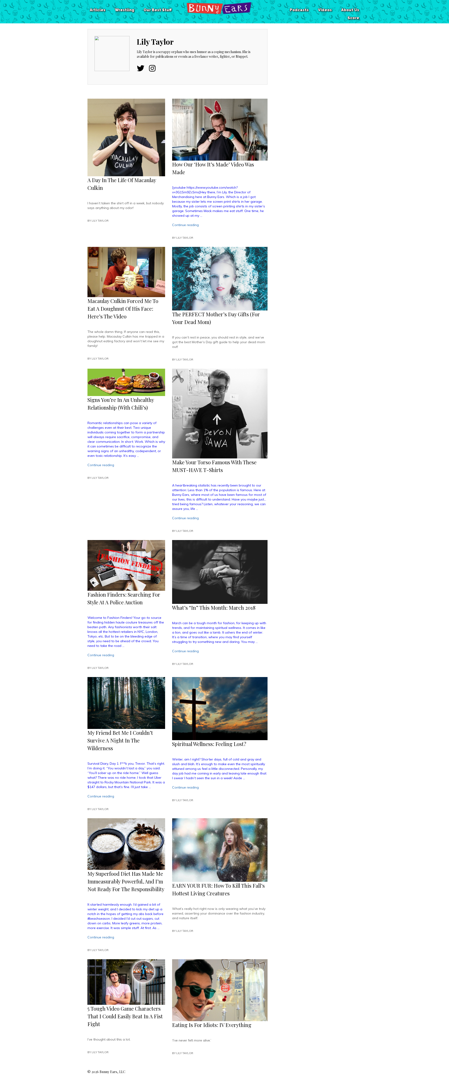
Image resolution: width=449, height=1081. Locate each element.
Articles (97, 10)
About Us (350, 10)
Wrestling (124, 10)
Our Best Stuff (158, 10)
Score (353, 18)
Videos (325, 10)
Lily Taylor (100, 220)
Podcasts (299, 10)
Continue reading (185, 225)
